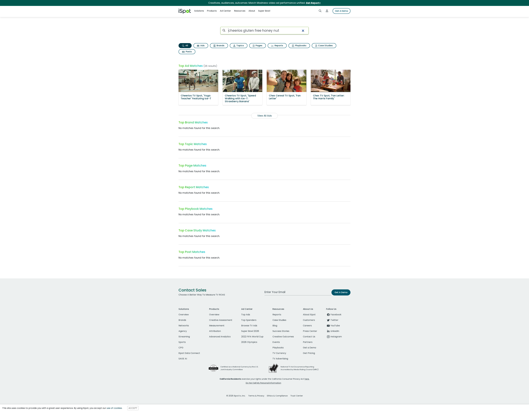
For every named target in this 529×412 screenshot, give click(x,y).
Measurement (216, 325)
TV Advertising (280, 358)
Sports (182, 342)
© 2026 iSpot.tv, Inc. (235, 395)
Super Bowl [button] (264, 10)
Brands (220, 45)
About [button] (252, 10)
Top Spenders (248, 320)
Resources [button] (239, 10)
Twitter (334, 320)
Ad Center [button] (225, 10)
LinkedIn (334, 331)
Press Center (310, 331)
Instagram (336, 336)
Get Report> (313, 3)
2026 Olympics (249, 342)
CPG (181, 347)
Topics (240, 45)
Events (276, 342)
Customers (309, 320)
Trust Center (296, 395)
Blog (274, 325)
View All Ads (264, 115)
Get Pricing (309, 353)
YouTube (335, 325)
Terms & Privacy (256, 395)
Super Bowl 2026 (250, 331)
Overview (184, 314)
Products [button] (212, 10)
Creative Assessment (220, 320)
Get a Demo (309, 347)
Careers (307, 325)
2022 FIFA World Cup (252, 336)
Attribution (215, 331)
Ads (202, 45)
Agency (183, 331)
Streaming (184, 336)
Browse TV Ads (249, 325)
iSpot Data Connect (189, 353)
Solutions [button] (199, 10)
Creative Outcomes (283, 336)
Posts (188, 51)
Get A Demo (341, 11)
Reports (278, 45)
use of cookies (114, 408)
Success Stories (280, 331)
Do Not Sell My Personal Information (263, 383)
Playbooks (300, 45)
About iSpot (309, 314)
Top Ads (245, 314)
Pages (258, 45)
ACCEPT (133, 408)
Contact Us (309, 336)
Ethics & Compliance (277, 395)
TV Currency (279, 353)
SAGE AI (183, 358)
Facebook (335, 314)
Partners (307, 342)
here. (307, 379)
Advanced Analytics (220, 336)
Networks (184, 325)
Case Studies (325, 45)
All (186, 45)
